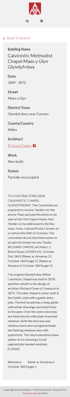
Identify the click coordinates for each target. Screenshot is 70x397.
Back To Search (18, 38)
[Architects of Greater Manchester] (35, 9)
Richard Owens (20, 145)
